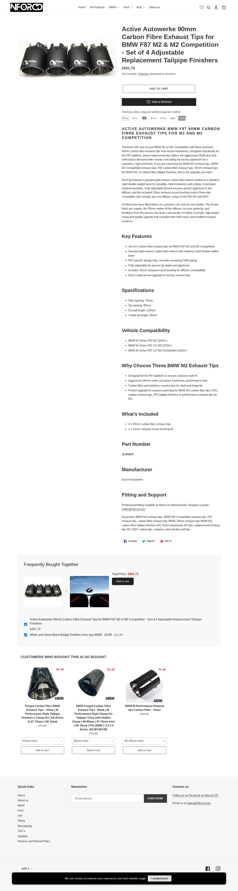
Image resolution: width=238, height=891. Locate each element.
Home (21, 795)
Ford (20, 810)
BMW (21, 805)
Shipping (143, 73)
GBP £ (25, 868)
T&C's (21, 830)
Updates (23, 836)
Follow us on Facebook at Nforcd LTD (195, 795)
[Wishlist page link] (201, 7)
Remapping (25, 825)
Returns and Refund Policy (34, 841)
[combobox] (42, 741)
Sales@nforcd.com (133, 509)
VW (20, 815)
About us (23, 800)
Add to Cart (42, 750)
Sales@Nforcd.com (199, 803)
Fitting (21, 820)
